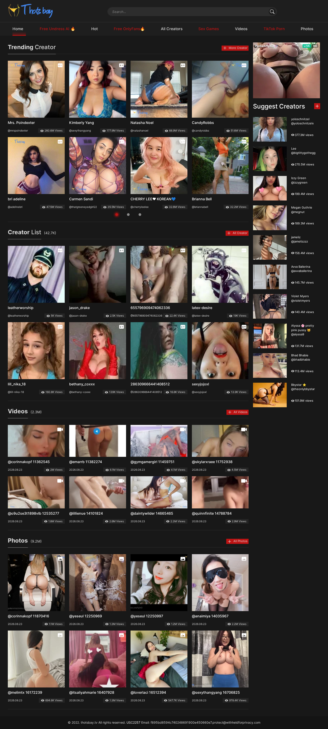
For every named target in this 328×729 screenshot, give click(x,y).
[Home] (31, 11)
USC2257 (133, 722)
